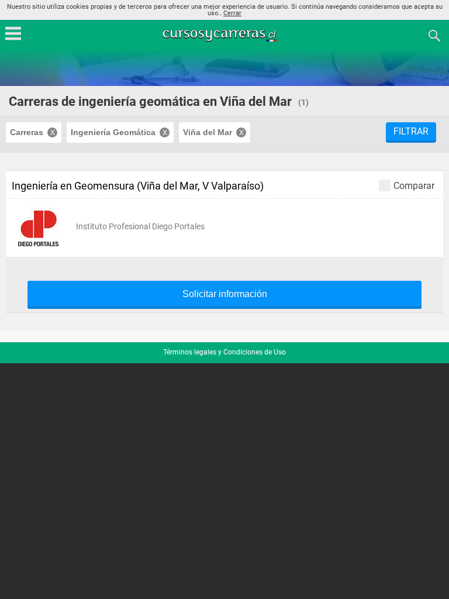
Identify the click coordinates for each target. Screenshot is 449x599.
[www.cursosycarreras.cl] (226, 35)
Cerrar (232, 13)
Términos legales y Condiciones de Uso (224, 352)
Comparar (413, 185)
